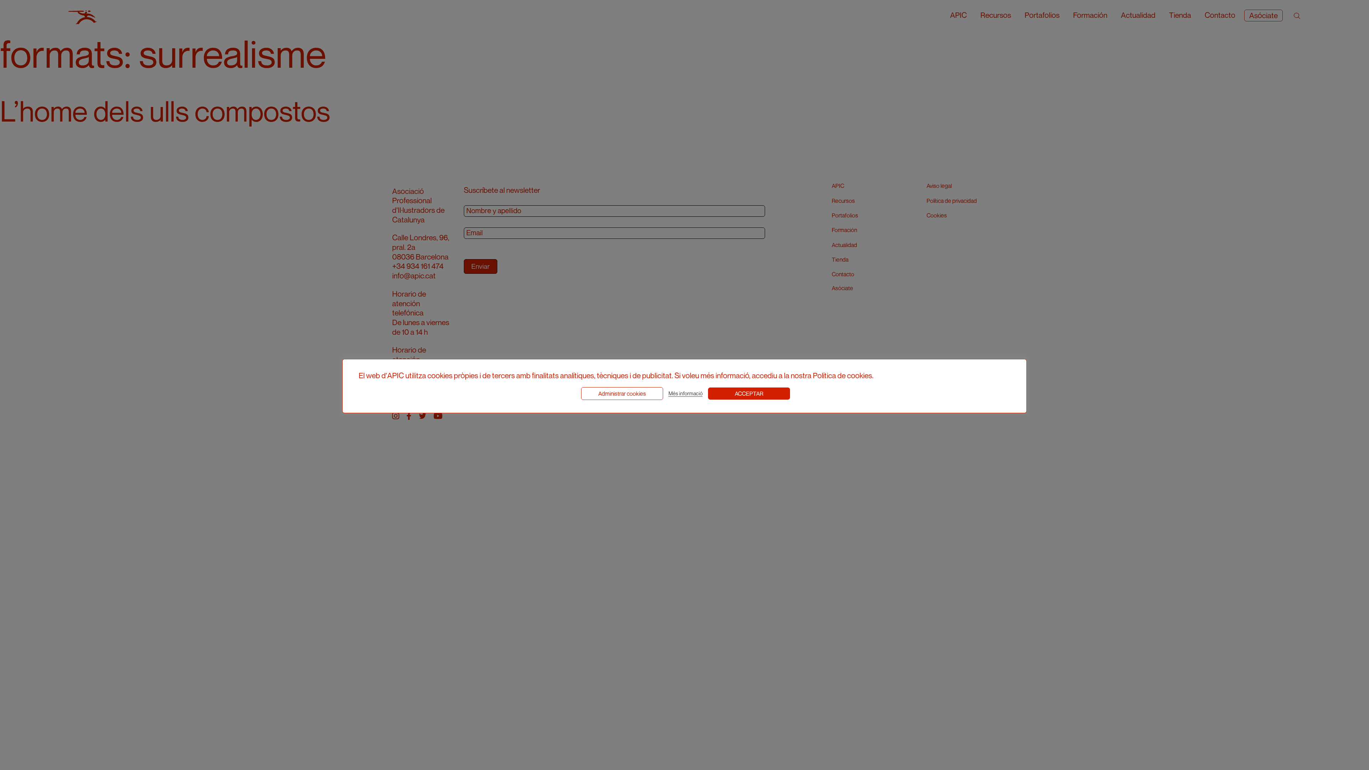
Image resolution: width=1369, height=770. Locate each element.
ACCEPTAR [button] (749, 393)
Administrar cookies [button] (622, 393)
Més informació (685, 393)
